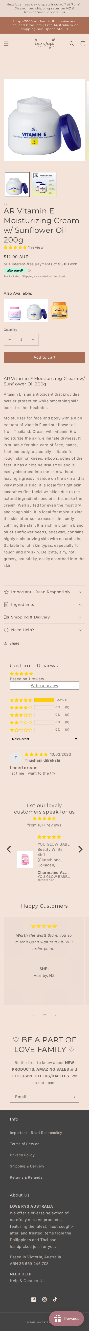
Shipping (28, 276)
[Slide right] (55, 1015)
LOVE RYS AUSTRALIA (49, 1322)
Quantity (10, 330)
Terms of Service (25, 1144)
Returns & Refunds (26, 1177)
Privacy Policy (22, 1155)
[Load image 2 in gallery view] (44, 184)
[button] (6, 43)
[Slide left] (33, 1015)
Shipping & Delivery (27, 1166)
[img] (37, 754)
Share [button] (14, 643)
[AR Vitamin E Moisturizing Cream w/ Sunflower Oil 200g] (37, 320)
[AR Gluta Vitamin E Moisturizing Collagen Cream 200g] (15, 320)
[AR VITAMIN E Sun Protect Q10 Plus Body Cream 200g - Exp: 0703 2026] (59, 320)
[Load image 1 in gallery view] (17, 184)
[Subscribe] (73, 1097)
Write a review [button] (44, 685)
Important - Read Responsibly (36, 1132)
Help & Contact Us (27, 1280)
